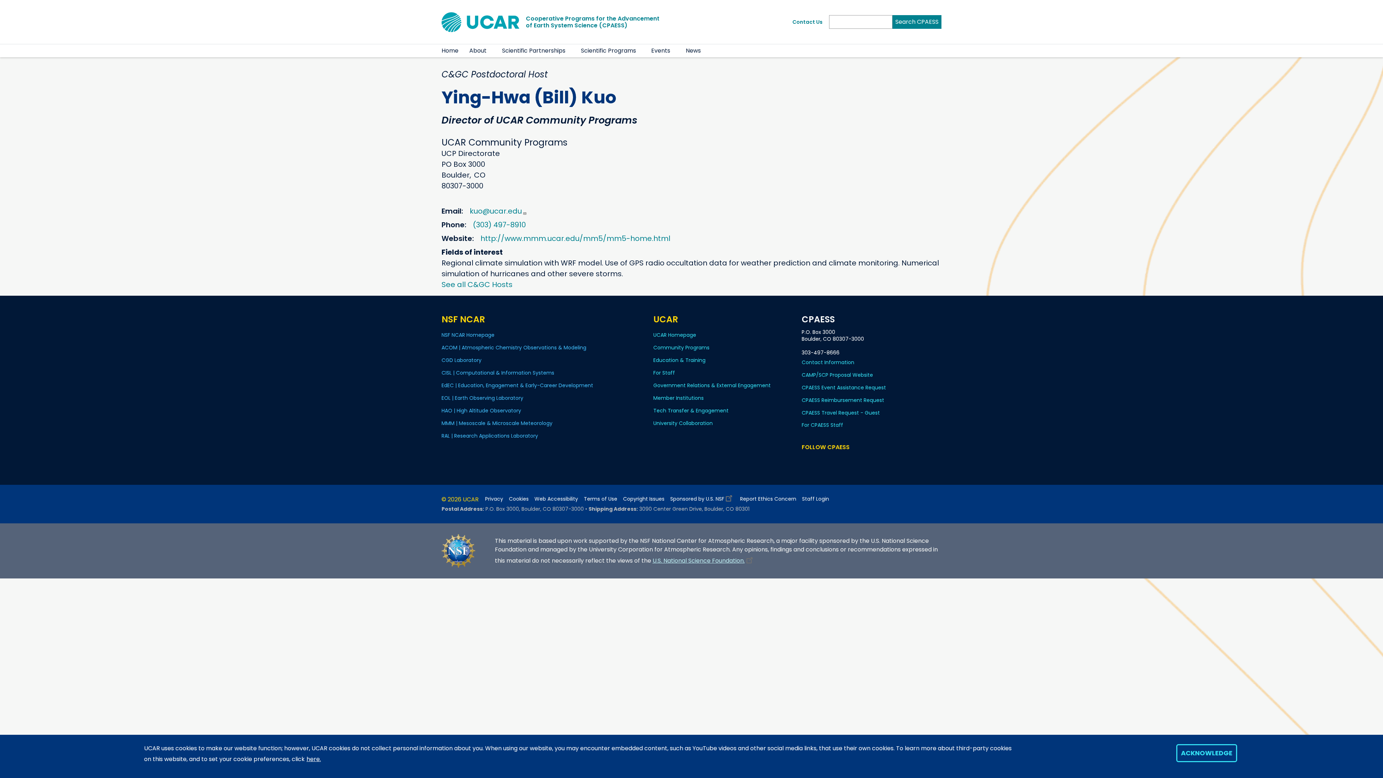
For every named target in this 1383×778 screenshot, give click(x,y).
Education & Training (679, 360)
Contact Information (828, 362)
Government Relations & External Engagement (712, 385)
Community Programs (681, 347)
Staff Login (815, 499)
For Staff (664, 372)
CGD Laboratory (462, 360)
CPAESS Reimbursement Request (843, 400)
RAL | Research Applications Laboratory (490, 435)
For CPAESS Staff (822, 425)
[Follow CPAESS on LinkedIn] (835, 461)
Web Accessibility (556, 499)
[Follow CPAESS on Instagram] (845, 461)
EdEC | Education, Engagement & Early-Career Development (517, 385)
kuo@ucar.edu (496, 211)
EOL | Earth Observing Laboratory (482, 398)
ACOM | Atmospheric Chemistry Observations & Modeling (514, 347)
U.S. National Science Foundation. (699, 560)
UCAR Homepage (674, 335)
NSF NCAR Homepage (468, 335)
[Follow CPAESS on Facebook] (806, 461)
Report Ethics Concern (768, 499)
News (693, 50)
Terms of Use (600, 499)
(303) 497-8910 (499, 225)
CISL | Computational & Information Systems (498, 372)
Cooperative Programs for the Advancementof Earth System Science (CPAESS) (592, 22)
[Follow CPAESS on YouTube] (856, 461)
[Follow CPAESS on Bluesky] (815, 461)
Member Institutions (678, 398)
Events (660, 50)
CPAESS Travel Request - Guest (841, 412)
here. (313, 759)
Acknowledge (1206, 752)
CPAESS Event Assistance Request (844, 387)
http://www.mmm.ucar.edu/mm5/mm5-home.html (575, 238)
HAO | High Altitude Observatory (481, 410)
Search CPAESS (917, 22)
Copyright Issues (643, 499)
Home (450, 50)
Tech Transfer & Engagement (691, 410)
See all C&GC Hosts (477, 285)
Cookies (519, 499)
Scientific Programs (608, 50)
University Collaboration (683, 423)
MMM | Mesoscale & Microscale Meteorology (497, 423)
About (478, 50)
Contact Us (807, 22)
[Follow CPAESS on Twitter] (824, 461)
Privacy (494, 499)
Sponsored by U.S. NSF (697, 498)
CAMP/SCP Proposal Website (837, 375)
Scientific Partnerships (533, 50)
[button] (491, 50)
